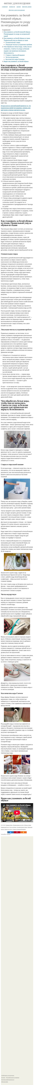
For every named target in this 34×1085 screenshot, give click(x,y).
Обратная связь (4, 1081)
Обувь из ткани (27, 825)
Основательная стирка (12, 42)
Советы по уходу (8, 829)
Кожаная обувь (9, 825)
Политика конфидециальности (7, 1079)
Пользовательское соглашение (12, 1077)
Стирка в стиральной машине (15, 55)
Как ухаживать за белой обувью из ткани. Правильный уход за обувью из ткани (17, 39)
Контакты (3, 1077)
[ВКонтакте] (10, 832)
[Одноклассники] (23, 832)
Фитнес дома (26, 7)
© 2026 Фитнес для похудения (7, 1075)
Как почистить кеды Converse (14, 59)
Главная (5, 7)
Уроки (19, 7)
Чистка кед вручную (11, 57)
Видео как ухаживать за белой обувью (16, 61)
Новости (12, 7)
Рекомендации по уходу (18, 825)
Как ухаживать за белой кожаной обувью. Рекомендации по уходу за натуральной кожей (17, 34)
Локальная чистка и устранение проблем (18, 45)
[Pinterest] (17, 832)
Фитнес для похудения (17, 3)
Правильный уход (5, 827)
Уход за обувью (12, 827)
